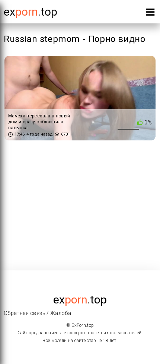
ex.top (80, 299)
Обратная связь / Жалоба (37, 313)
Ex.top (30, 11)
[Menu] (150, 13)
